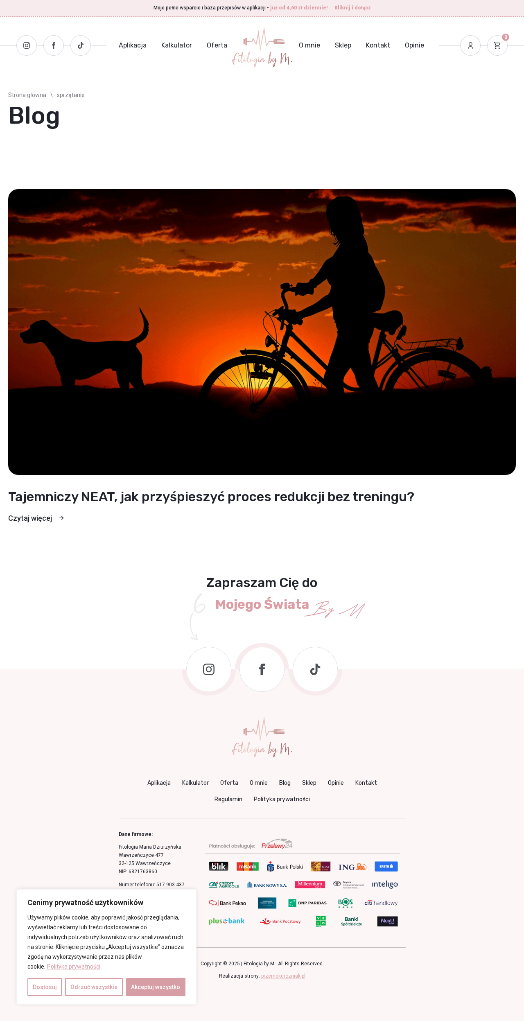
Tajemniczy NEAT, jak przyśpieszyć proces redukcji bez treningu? (211, 496)
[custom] (315, 669)
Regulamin (228, 799)
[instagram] (208, 669)
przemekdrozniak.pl (283, 976)
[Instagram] (26, 45)
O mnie (309, 45)
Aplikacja (133, 45)
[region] (106, 947)
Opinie (414, 45)
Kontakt (378, 45)
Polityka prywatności (73, 966)
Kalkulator (176, 45)
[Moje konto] (470, 45)
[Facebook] (53, 45)
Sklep (343, 45)
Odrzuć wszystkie (93, 987)
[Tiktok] (80, 45)
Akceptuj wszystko (155, 987)
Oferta (217, 45)
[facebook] (262, 669)
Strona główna (27, 95)
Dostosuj (45, 987)
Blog (285, 782)
